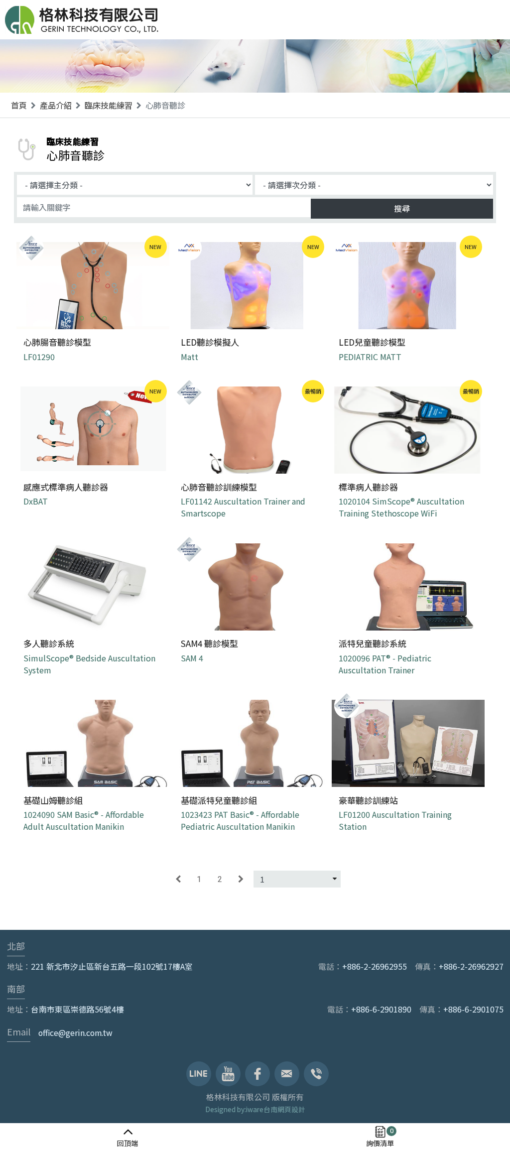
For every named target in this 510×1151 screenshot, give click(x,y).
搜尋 (402, 208)
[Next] (241, 879)
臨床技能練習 (108, 105)
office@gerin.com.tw (75, 1032)
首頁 (19, 105)
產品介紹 (56, 105)
